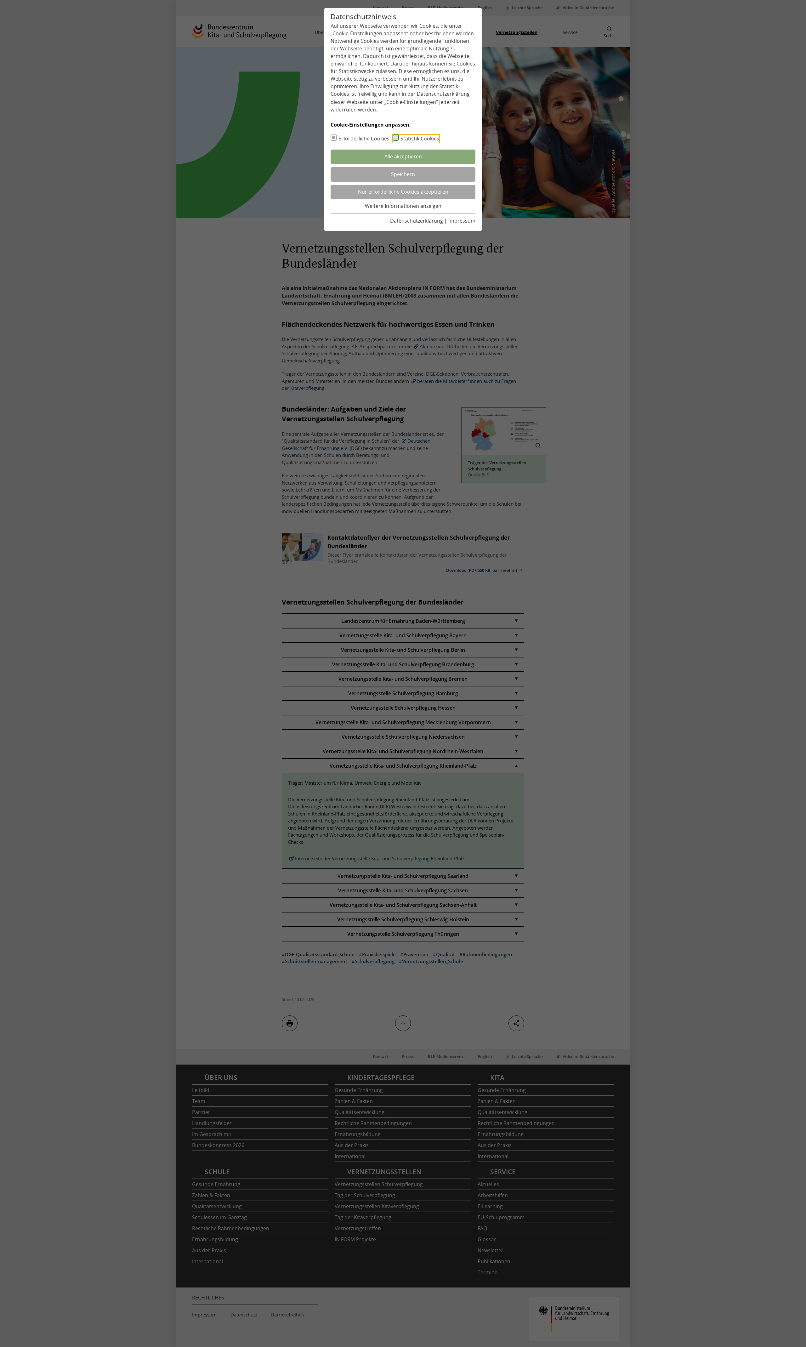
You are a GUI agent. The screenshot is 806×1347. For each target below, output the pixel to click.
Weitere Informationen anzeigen (403, 205)
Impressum (461, 220)
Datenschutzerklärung (443, 93)
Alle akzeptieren (403, 156)
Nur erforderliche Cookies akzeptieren (403, 191)
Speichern (403, 174)
